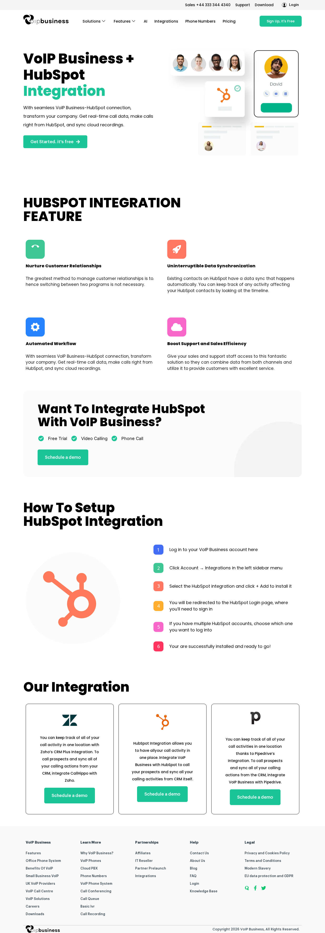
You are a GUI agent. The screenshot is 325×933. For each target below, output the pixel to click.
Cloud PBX (89, 868)
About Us (197, 861)
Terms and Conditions (263, 861)
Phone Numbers (200, 21)
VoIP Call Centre (39, 891)
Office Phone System (43, 861)
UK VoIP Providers (40, 883)
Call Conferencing (95, 891)
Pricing (229, 21)
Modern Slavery (258, 868)
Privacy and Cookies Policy (267, 853)
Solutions (92, 21)
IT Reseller (144, 861)
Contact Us (199, 853)
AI (145, 21)
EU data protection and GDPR (269, 876)
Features (122, 21)
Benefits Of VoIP (39, 868)
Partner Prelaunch (150, 868)
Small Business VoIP (42, 876)
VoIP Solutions (38, 899)
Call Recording (92, 914)
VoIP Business (252, 929)
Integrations (166, 21)
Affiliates (143, 853)
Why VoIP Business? (96, 853)
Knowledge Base (203, 891)
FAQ (193, 876)
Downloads (35, 914)
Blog (193, 868)
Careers (32, 906)
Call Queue (89, 899)
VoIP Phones (90, 861)
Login (194, 883)
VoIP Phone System (96, 883)
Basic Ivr (87, 906)
